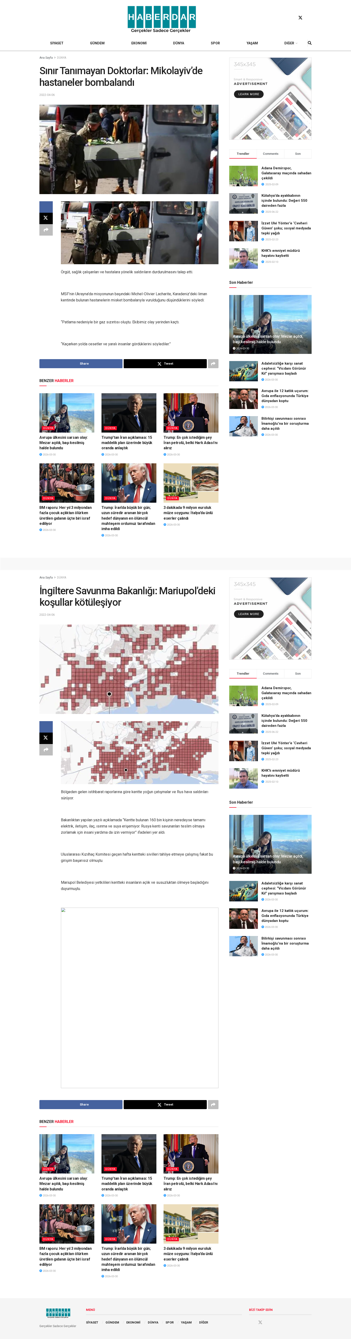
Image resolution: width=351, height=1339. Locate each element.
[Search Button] (310, 43)
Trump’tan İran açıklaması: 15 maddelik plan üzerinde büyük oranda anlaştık (126, 442)
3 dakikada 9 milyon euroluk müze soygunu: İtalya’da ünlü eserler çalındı (188, 513)
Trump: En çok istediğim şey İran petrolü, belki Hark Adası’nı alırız (190, 442)
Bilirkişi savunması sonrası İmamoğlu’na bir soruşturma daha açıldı (285, 423)
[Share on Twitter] (46, 218)
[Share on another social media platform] (46, 230)
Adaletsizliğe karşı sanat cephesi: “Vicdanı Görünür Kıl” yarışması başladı (283, 368)
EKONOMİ (139, 43)
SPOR (215, 43)
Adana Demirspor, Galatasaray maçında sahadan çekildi (286, 173)
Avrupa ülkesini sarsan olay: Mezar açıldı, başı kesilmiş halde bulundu (63, 442)
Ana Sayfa (46, 57)
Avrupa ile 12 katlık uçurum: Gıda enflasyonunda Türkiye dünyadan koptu (284, 396)
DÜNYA (178, 43)
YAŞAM (252, 43)
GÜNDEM (97, 43)
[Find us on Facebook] (291, 18)
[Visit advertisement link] (270, 98)
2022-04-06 (47, 95)
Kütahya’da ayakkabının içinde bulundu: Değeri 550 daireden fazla (284, 200)
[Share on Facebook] (46, 207)
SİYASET (57, 43)
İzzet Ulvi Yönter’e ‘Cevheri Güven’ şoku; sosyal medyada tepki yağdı (286, 228)
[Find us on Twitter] (300, 18)
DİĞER (289, 43)
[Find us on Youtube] (309, 18)
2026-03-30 (49, 454)
